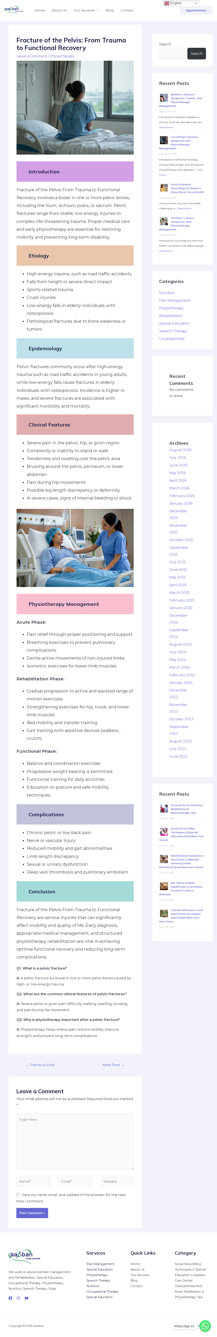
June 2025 (178, 570)
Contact (127, 10)
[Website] (117, 1182)
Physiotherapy (62, 56)
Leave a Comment (32, 56)
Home (39, 10)
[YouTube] (26, 1298)
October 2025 (181, 540)
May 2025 (177, 577)
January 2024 (181, 683)
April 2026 (177, 481)
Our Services (84, 10)
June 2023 (178, 756)
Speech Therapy (173, 331)
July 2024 (177, 652)
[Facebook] (10, 1298)
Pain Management (175, 300)
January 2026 (180, 503)
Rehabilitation (171, 316)
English (175, 3)
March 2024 (179, 667)
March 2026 (179, 488)
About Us (59, 10)
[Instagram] (18, 1298)
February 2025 (182, 600)
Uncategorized (172, 339)
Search (165, 44)
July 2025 (177, 562)
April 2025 (177, 585)
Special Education (174, 323)
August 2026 (180, 450)
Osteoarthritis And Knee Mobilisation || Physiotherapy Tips (187, 809)
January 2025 (180, 608)
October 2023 (181, 719)
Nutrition (167, 293)
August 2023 (180, 741)
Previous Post (40, 1065)
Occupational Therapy (102, 1291)
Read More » (166, 127)
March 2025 (179, 593)
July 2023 (177, 749)
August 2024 (180, 644)
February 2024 (182, 675)
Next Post (113, 1065)
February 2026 (182, 496)
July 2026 (177, 458)
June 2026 (178, 465)
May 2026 (177, 473)
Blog (110, 10)
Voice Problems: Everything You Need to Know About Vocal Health (187, 188)
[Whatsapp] (205, 1326)
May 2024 (177, 660)
